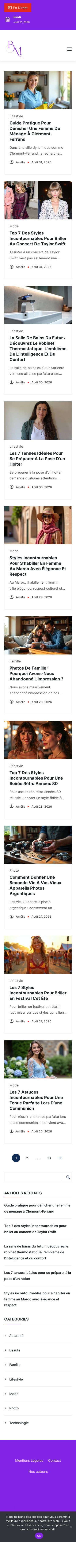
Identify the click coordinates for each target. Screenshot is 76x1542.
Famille (15, 661)
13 (49, 1159)
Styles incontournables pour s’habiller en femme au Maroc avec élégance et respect (37, 1299)
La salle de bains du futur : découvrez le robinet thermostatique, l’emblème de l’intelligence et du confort (38, 348)
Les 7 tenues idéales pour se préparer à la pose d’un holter (37, 459)
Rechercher (68, 1177)
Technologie (19, 1423)
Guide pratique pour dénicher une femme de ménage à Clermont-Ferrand (37, 1208)
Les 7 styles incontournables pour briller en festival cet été (38, 993)
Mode (14, 226)
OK (39, 1535)
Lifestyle (16, 116)
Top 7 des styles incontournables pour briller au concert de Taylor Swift (38, 238)
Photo (14, 870)
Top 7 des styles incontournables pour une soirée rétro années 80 (36, 778)
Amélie (20, 162)
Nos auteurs (38, 1471)
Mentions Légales (29, 1460)
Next (60, 1158)
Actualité (16, 1335)
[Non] (71, 1527)
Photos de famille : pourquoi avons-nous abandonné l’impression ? (36, 673)
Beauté (14, 1350)
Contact (54, 1460)
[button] (69, 49)
